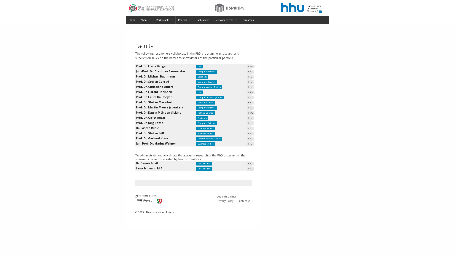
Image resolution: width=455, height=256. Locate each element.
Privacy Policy (225, 200)
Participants (162, 20)
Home (132, 20)
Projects (182, 20)
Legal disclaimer (226, 196)
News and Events (224, 20)
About (144, 20)
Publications (202, 20)
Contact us (248, 20)
